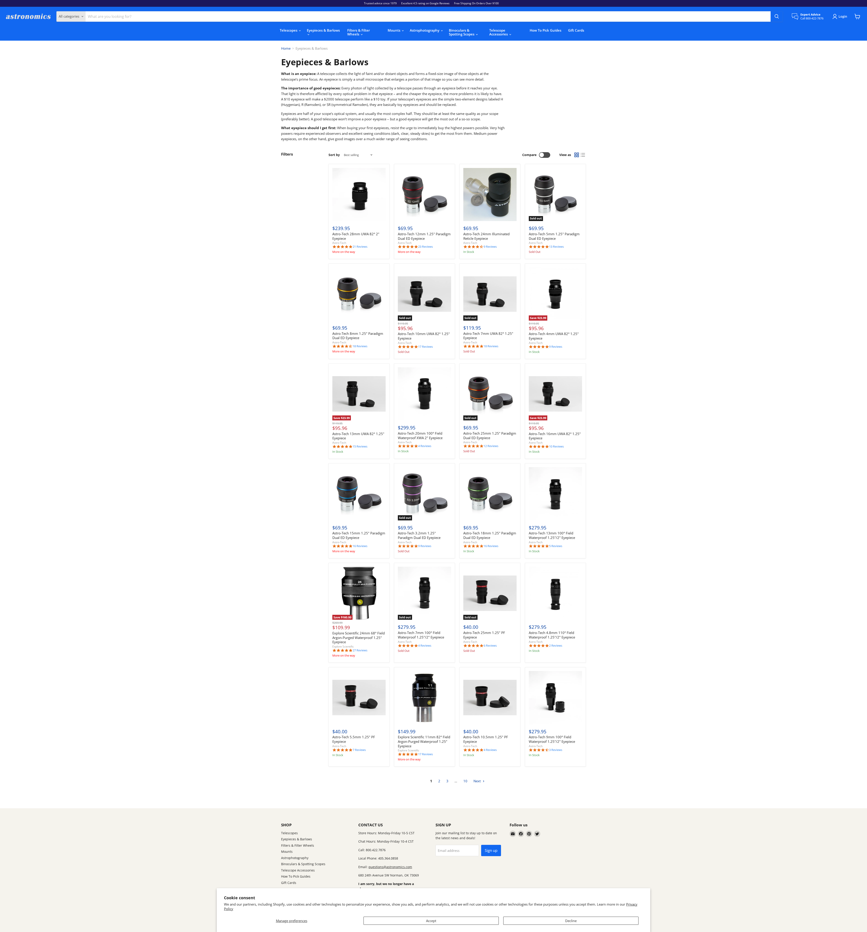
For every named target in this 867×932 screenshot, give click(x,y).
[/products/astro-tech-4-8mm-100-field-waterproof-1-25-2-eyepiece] (555, 593)
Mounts (394, 30)
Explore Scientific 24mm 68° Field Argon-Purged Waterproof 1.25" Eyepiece (358, 637)
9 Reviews (490, 247)
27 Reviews (360, 650)
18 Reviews (360, 346)
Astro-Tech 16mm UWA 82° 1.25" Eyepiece (555, 435)
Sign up (491, 850)
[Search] (777, 16)
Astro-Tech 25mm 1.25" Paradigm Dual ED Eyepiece (489, 435)
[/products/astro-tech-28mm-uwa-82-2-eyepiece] (359, 194)
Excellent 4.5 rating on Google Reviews (425, 3)
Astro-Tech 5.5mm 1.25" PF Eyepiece (353, 739)
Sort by (334, 155)
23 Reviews (425, 247)
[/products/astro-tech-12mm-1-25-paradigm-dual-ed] (424, 194)
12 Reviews (491, 446)
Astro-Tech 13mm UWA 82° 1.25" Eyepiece (358, 435)
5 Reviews (555, 546)
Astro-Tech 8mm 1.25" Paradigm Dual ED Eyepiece (357, 335)
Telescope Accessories (499, 32)
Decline (571, 920)
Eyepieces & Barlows (323, 30)
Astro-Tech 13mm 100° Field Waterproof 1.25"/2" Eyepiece (552, 535)
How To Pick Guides (545, 30)
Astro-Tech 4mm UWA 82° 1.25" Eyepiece (554, 335)
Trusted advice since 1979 (380, 3)
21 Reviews (360, 247)
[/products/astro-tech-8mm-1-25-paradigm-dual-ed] (359, 294)
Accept (431, 920)
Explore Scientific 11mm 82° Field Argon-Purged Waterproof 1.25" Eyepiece (424, 741)
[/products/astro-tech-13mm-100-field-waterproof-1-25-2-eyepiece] (555, 493)
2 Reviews (555, 646)
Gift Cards (576, 30)
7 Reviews (359, 750)
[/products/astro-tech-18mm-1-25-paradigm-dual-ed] (490, 493)
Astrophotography (425, 30)
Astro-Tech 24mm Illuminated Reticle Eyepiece (486, 236)
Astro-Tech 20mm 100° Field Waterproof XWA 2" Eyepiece (420, 435)
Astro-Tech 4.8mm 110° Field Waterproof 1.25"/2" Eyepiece (552, 634)
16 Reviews (360, 546)
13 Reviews (556, 247)
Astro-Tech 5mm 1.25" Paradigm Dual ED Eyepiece (554, 236)
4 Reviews (424, 446)
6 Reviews (490, 646)
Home (286, 48)
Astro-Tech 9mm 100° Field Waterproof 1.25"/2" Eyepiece (552, 739)
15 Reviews (360, 446)
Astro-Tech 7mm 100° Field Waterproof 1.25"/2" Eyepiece (421, 634)
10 (465, 781)
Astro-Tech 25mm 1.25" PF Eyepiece (484, 634)
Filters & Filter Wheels (358, 32)
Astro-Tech (339, 243)
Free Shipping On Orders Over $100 (476, 3)
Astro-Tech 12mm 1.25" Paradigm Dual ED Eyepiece (424, 236)
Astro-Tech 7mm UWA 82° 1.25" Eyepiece (488, 335)
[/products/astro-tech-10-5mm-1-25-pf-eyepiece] (490, 697)
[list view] (583, 155)
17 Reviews (425, 347)
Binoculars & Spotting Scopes (462, 32)
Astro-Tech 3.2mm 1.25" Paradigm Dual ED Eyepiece (419, 535)
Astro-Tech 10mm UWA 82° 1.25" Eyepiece (424, 335)
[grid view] (576, 155)
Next (477, 781)
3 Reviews (555, 750)
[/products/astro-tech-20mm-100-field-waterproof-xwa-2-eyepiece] (424, 394)
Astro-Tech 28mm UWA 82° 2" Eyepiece (355, 236)
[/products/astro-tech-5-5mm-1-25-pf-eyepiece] (359, 697)
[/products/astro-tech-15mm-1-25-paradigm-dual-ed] (359, 493)
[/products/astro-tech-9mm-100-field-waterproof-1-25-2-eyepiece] (555, 697)
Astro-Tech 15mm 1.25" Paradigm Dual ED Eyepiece (358, 535)
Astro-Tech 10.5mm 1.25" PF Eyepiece (485, 739)
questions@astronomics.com (390, 867)
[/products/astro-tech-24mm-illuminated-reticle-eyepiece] (490, 194)
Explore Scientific (343, 646)
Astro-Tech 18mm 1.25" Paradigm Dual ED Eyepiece (489, 535)
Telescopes (289, 30)
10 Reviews (556, 446)
